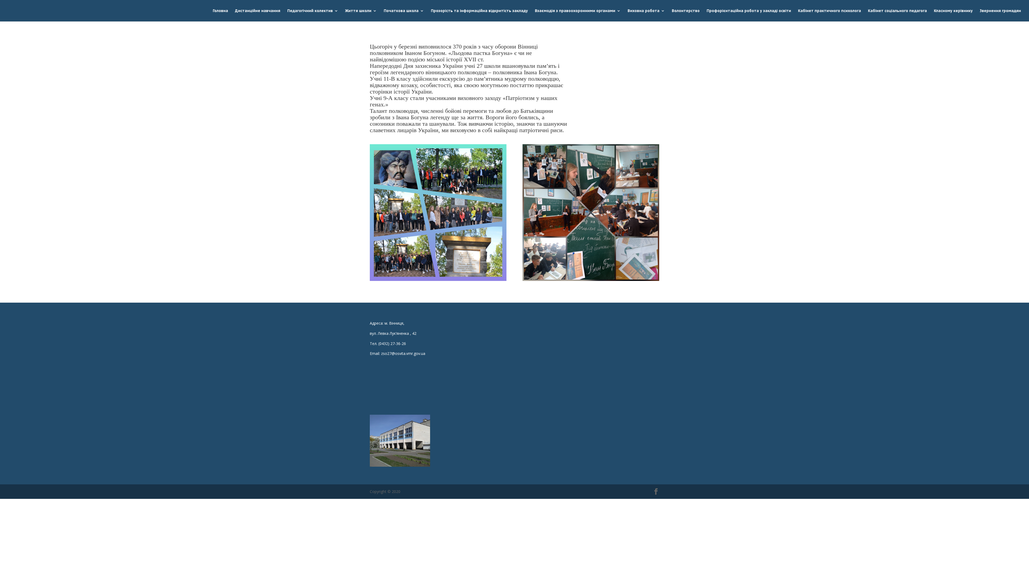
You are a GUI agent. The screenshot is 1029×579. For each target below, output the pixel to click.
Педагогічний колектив (310, 11)
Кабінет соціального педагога (897, 11)
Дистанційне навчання (257, 11)
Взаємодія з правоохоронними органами (575, 11)
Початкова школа (401, 11)
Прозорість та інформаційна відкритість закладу (479, 11)
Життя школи (358, 11)
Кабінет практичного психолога (829, 11)
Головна (220, 11)
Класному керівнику (953, 11)
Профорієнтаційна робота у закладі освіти (749, 11)
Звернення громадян (1000, 11)
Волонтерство (686, 11)
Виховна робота (643, 11)
